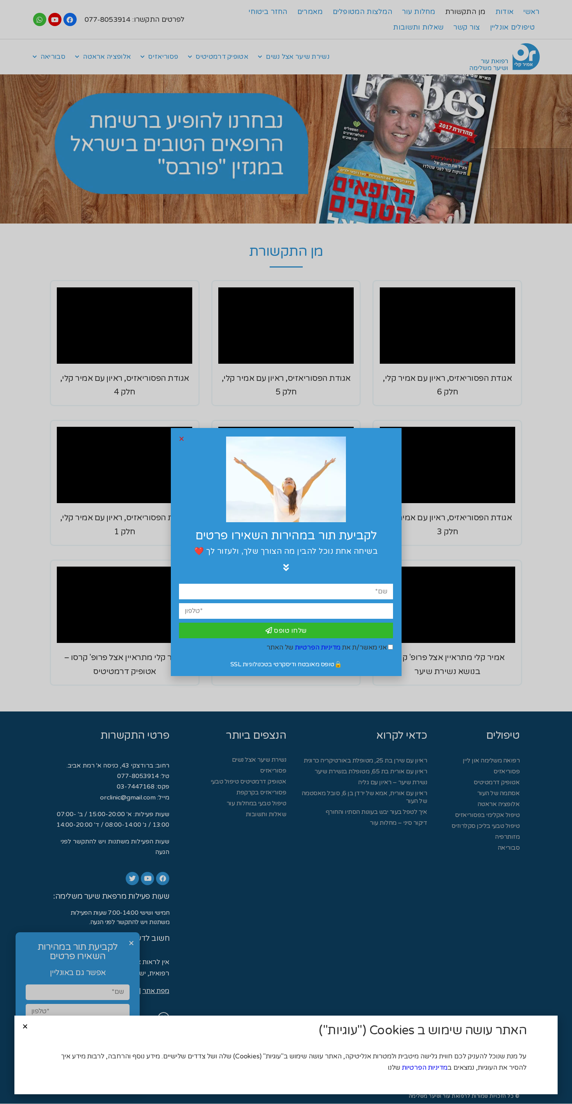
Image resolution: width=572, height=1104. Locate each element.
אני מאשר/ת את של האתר (327, 647)
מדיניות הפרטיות (424, 1068)
